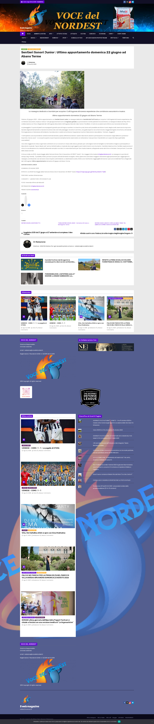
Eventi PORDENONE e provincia (115, 298)
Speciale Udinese (26, 298)
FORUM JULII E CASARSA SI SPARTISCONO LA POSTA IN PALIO (111, 480)
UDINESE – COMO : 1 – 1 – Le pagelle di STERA (40, 448)
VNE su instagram (91, 717)
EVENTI (111, 34)
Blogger (115, 717)
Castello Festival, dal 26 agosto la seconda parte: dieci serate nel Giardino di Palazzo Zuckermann (59, 262)
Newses (43, 719)
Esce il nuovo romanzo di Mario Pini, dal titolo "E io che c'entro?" (112, 474)
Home (29, 34)
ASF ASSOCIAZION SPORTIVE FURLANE (96, 38)
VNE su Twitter (101, 717)
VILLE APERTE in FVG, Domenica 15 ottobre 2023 (108, 430)
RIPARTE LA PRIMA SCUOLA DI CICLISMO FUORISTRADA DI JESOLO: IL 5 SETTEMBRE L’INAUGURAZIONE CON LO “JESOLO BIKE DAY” (117, 263)
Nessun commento (45, 450)
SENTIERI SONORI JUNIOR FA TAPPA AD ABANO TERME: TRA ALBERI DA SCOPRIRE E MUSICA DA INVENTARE (110, 223)
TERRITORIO (125, 38)
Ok (119, 721)
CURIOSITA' (24, 49)
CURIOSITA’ (92, 34)
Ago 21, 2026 (84, 328)
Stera (34, 328)
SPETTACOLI (114, 38)
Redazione (32, 62)
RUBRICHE (55, 38)
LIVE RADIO (121, 717)
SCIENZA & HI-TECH (76, 38)
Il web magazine (26, 28)
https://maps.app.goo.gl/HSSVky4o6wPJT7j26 (90, 172)
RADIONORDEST (44, 38)
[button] (133, 38)
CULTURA (83, 34)
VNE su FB (108, 717)
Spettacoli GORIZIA (40, 617)
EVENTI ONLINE (122, 34)
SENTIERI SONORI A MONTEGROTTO (30, 223)
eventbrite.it (35, 190)
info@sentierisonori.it (104, 154)
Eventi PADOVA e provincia (34, 49)
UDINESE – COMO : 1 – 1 (57, 323)
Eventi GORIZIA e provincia (28, 617)
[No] (152, 721)
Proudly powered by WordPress (28, 719)
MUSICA (33, 38)
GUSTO (24, 38)
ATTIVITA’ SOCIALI (62, 34)
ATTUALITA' (54, 298)
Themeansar (50, 719)
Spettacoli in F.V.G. (128, 298)
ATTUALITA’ (74, 34)
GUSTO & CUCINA (89, 298)
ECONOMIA (102, 34)
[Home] (22, 34)
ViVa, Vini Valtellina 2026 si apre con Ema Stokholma (43, 533)
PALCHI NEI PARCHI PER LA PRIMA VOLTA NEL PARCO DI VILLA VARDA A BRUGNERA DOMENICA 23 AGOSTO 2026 (119, 326)
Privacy (24, 42)
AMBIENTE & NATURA (40, 34)
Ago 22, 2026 (27, 328)
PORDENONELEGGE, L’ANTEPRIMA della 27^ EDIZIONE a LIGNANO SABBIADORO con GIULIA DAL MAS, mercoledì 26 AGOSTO (60, 276)
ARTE (50, 34)
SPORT (65, 38)
